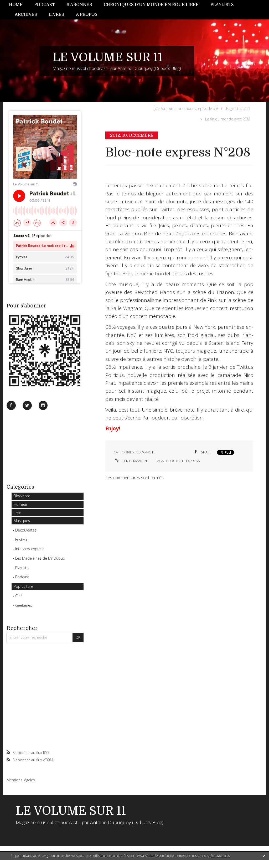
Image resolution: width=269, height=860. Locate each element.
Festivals (22, 539)
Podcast (44, 4)
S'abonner (79, 4)
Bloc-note (22, 495)
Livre (17, 512)
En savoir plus (220, 855)
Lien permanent (135, 460)
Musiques (22, 520)
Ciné (19, 595)
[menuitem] (18, 5)
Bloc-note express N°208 (178, 152)
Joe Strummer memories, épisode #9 (186, 108)
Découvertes (26, 530)
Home (16, 4)
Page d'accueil (238, 108)
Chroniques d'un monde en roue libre (151, 4)
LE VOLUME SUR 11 (108, 57)
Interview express (29, 548)
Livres (56, 14)
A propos (86, 14)
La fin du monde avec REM (227, 119)
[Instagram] (43, 405)
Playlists (222, 4)
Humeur (20, 504)
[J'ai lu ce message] (264, 855)
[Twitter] (27, 405)
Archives (26, 14)
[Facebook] (11, 405)
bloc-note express (183, 460)
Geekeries (23, 605)
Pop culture (23, 586)
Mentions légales (21, 779)
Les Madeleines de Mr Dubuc (40, 558)
